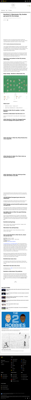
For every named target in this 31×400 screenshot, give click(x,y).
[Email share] (7, 20)
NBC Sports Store (13, 393)
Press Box (17, 393)
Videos (6, 10)
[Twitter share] (6, 20)
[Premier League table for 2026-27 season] (4, 305)
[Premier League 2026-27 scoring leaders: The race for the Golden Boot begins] (4, 308)
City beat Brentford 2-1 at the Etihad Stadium (10, 243)
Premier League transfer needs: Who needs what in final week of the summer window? (17, 290)
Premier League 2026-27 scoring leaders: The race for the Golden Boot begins (17, 308)
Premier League (3, 10)
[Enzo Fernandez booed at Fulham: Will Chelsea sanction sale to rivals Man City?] (4, 301)
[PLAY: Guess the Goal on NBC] (15, 341)
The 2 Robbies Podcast (5, 328)
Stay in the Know (3, 360)
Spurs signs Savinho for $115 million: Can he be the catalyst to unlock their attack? (17, 293)
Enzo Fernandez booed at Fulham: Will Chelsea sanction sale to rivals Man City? (17, 301)
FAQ (10, 393)
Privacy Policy (22, 393)
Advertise (2, 393)
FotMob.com (16, 101)
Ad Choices (19, 393)
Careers (4, 393)
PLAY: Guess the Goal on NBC (6, 349)
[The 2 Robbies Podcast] (15, 320)
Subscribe (2, 364)
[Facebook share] (4, 20)
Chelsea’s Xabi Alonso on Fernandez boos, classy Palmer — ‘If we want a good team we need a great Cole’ (17, 297)
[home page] (3, 1)
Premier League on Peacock (11, 241)
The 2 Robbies (10, 10)
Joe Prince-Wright (8, 294)
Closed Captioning (8, 393)
